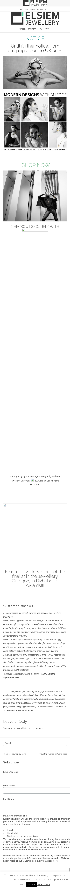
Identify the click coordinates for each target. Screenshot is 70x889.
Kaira (23, 754)
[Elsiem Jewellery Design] (35, 18)
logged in (20, 728)
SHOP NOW (36, 165)
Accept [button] (31, 884)
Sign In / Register (27, 29)
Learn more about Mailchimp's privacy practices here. (30, 860)
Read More (43, 884)
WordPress (62, 754)
